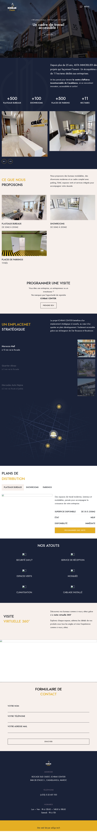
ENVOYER (48, 741)
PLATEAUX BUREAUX (11, 223)
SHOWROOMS (57, 223)
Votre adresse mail (17, 726)
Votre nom (13, 706)
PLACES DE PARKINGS (12, 259)
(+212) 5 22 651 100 (48, 794)
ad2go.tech (55, 827)
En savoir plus (48, 34)
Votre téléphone (16, 716)
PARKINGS (47, 487)
